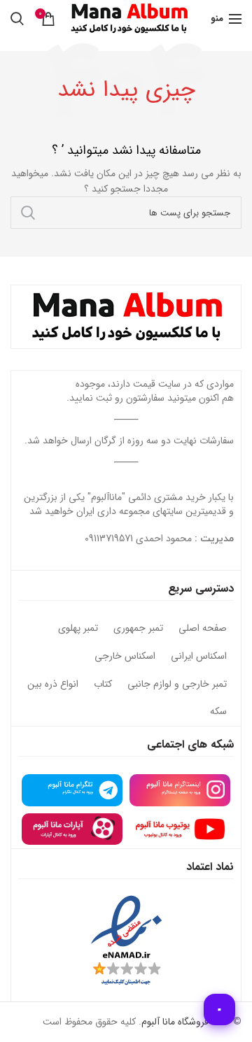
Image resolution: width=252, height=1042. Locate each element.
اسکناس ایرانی (199, 657)
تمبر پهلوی (78, 629)
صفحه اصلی (202, 629)
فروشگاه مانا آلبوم (175, 1021)
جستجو (28, 213)
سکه (218, 712)
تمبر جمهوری (138, 629)
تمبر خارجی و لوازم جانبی (177, 685)
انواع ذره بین (52, 685)
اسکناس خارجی (124, 657)
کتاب (103, 685)
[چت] (219, 1009)
